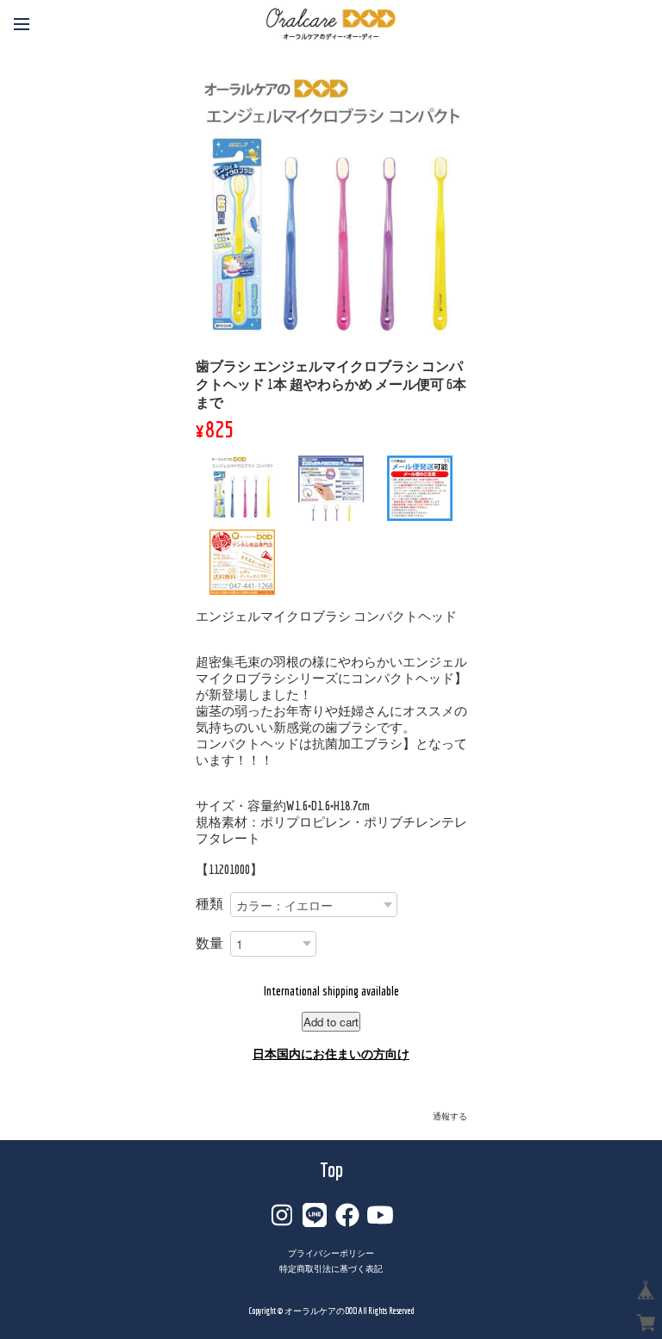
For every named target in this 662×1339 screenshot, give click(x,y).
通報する (450, 1116)
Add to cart (331, 1022)
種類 (209, 903)
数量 (209, 943)
